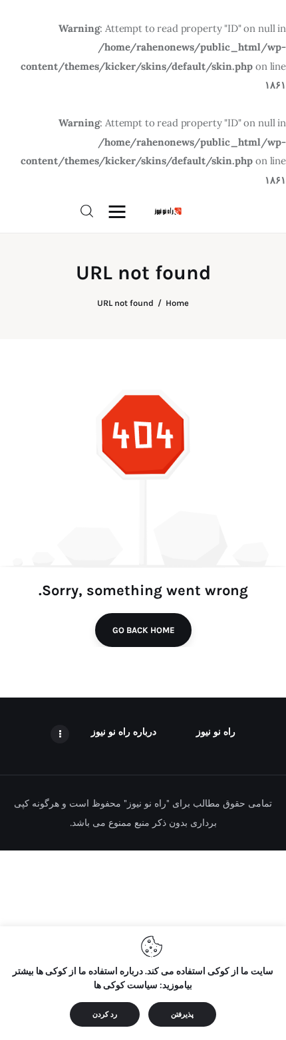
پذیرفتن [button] (182, 1014)
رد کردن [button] (104, 1014)
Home (177, 303)
